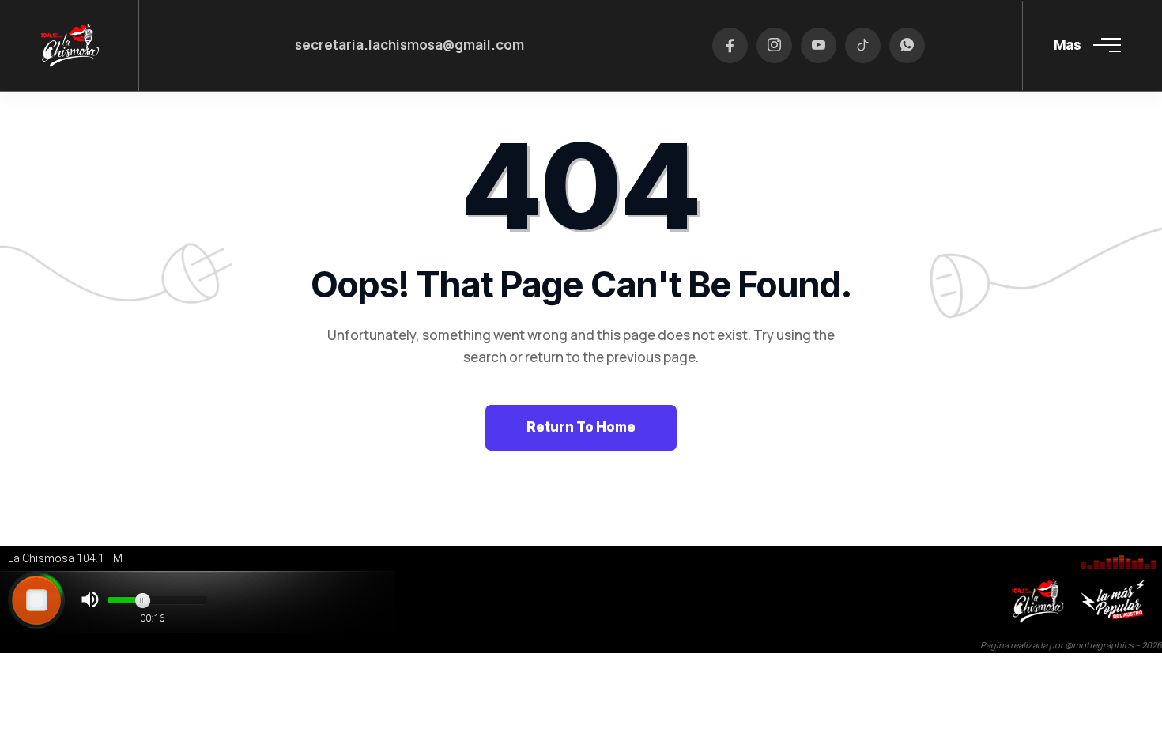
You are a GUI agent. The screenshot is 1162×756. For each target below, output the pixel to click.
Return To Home (581, 427)
